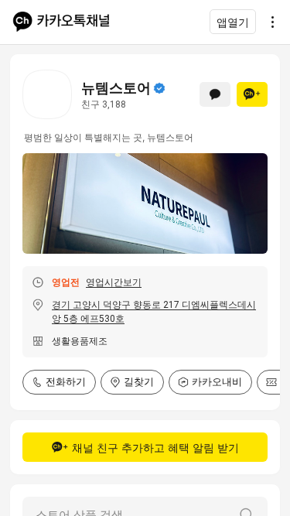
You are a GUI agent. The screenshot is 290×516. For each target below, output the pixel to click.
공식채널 (159, 88)
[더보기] (268, 21)
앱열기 (233, 22)
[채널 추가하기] (252, 94)
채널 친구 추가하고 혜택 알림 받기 (155, 447)
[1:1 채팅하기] (215, 94)
